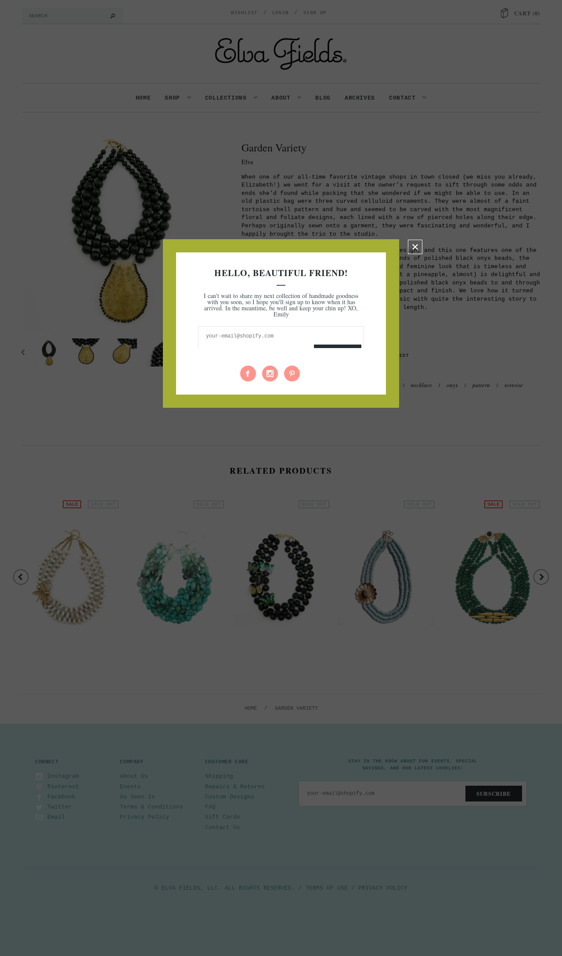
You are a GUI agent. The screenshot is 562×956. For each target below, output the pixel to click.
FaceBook (248, 373)
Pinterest (292, 373)
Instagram (270, 373)
